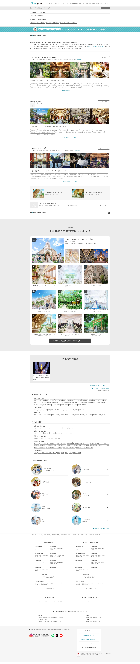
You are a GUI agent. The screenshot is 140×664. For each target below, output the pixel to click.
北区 (83, 400)
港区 (42, 402)
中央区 (94, 402)
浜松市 (36, 584)
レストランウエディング (48, 428)
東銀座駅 (90, 414)
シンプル (58, 433)
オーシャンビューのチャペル (69, 447)
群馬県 (58, 556)
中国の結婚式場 (38, 567)
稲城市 (44, 404)
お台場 (45, 409)
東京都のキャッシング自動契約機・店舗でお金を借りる (50, 621)
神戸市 (42, 584)
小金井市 (103, 402)
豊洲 (52, 409)
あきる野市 (54, 404)
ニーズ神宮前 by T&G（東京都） (94, 192)
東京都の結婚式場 (55, 534)
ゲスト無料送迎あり (90, 443)
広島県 (36, 569)
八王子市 (56, 400)
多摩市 (82, 402)
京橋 (70, 409)
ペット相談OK (104, 443)
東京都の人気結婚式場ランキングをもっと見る (70, 341)
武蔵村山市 (71, 404)
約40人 (47, 452)
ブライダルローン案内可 (51, 445)
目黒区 (98, 400)
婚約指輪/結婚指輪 (74, 3)
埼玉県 (62, 555)
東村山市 (77, 402)
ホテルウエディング (58, 428)
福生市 (75, 404)
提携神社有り (97, 443)
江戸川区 (52, 400)
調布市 (35, 402)
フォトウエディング (94, 601)
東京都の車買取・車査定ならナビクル (93, 617)
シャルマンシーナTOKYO (70, 285)
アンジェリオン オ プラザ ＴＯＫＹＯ (70, 334)
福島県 (55, 548)
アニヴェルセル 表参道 (44, 309)
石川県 (36, 556)
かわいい (36, 433)
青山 (35, 15)
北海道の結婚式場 (38, 546)
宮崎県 (47, 577)
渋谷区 (45, 402)
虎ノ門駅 (82, 414)
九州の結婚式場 (45, 574)
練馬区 (40, 400)
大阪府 (51, 562)
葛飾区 (72, 400)
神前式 (45, 438)
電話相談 (61, 601)
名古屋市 (60, 583)
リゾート (63, 433)
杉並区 (60, 400)
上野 (73, 409)
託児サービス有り (78, 445)
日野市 (65, 402)
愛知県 (36, 562)
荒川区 (49, 402)
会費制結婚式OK (55, 22)
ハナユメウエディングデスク (95, 46)
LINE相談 (57, 601)
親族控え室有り (70, 445)
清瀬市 (66, 404)
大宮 (57, 583)
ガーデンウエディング (38, 443)
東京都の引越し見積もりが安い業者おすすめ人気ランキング (51, 617)
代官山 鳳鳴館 (35, 102)
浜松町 (76, 409)
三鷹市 (62, 402)
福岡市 (45, 584)
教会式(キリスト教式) (38, 438)
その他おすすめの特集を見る (101, 528)
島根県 (46, 569)
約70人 (58, 452)
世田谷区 (36, 400)
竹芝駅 (86, 414)
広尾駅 (53, 414)
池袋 (42, 15)
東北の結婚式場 (53, 546)
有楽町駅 (103, 414)
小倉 (48, 584)
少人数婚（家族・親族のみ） (79, 443)
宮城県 (51, 548)
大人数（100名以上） (61, 445)
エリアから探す (50, 3)
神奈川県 (59, 555)
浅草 (83, 409)
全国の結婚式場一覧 (50, 588)
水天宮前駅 (67, 414)
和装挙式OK (33, 22)
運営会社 (39, 629)
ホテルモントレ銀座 (96, 285)
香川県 (51, 569)
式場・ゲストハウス (38, 428)
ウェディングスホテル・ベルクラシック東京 (79, 239)
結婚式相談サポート (40, 601)
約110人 (75, 452)
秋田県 (61, 548)
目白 (67, 409)
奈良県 (51, 563)
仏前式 (52, 438)
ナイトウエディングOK (88, 447)
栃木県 (55, 556)
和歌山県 (55, 563)
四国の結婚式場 (53, 567)
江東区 (68, 400)
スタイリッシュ (69, 433)
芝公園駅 (95, 414)
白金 (65, 409)
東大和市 (49, 404)
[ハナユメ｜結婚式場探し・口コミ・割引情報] (38, 3)
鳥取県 (36, 570)
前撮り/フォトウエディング (85, 3)
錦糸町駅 (57, 414)
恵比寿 (38, 15)
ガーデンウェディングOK (65, 22)
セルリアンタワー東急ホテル (47, 203)
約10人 (35, 452)
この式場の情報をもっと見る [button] (69, 90)
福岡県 (44, 576)
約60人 (54, 452)
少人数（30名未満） (41, 22)
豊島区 (94, 400)
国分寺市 (98, 402)
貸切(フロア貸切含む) (67, 443)
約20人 (39, 452)
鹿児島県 (51, 577)
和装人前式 (57, 438)
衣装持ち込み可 (86, 445)
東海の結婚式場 (38, 560)
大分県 (44, 577)
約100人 (70, 452)
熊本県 (54, 576)
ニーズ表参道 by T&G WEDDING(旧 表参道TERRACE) (45, 334)
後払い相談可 (48, 22)
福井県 (40, 556)
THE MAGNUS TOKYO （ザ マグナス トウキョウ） (45, 285)
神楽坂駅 (77, 414)
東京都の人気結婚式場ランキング (70, 231)
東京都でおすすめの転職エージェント (93, 621)
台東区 (73, 402)
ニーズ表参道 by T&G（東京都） (54, 192)
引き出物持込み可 (93, 445)
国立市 (62, 404)
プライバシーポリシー (67, 629)
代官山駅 (36, 414)
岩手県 (51, 549)
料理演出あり (59, 447)
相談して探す (57, 3)
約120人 (79, 452)
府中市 (101, 400)
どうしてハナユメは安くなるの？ (101, 388)
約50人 (51, 452)
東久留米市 (36, 404)
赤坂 (58, 409)
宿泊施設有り (52, 443)
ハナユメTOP (33, 629)
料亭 (70, 428)
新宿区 (86, 400)
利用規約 (45, 629)
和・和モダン (52, 433)
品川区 (80, 400)
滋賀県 (61, 562)
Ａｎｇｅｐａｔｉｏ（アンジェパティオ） (44, 57)
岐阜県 (40, 562)
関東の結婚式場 (47, 534)
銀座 (55, 409)
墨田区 (105, 400)
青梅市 (85, 402)
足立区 (47, 400)
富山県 (46, 555)
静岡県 (46, 562)
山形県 (55, 549)
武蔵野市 (90, 402)
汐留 (80, 409)
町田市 (76, 400)
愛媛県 (58, 569)
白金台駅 (44, 414)
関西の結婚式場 (53, 560)
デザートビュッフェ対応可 (103, 445)
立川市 (69, 402)
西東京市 (54, 402)
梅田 (39, 584)
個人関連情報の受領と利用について (55, 629)
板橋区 (64, 400)
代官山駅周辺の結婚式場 (65, 534)
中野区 (90, 400)
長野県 (40, 555)
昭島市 (41, 404)
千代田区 (84, 404)
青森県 (58, 548)
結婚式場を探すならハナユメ (36, 534)
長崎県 (50, 576)
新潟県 (43, 555)
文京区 (39, 402)
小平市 (58, 402)
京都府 (58, 562)
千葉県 (55, 555)
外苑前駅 (49, 414)
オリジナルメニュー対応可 (39, 447)
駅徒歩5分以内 (59, 443)
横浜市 (48, 583)
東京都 (51, 555)
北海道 (36, 549)
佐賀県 (47, 576)
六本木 (61, 409)
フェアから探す (65, 3)
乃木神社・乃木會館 (96, 334)
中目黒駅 (72, 414)
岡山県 (40, 569)
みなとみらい (52, 583)
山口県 (43, 569)
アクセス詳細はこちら (79, 59)
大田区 (43, 400)
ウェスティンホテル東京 (38, 148)
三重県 (43, 562)
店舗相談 (46, 601)
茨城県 (51, 556)
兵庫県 (55, 562)
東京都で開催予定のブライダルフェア (100, 385)
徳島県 (55, 569)
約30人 (43, 452)
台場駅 (99, 414)
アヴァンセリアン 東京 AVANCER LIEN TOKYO (96, 309)
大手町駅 (62, 414)
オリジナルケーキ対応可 (51, 447)
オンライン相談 (52, 601)
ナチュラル (41, 433)
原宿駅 (40, 414)
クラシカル (46, 433)
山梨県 (36, 555)
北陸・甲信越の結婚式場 (39, 553)
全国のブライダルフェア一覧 (90, 588)
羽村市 (79, 404)
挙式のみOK (74, 22)
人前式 (49, 438)
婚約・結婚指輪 (86, 601)
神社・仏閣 (65, 428)
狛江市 (58, 404)
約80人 (62, 452)
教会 (72, 428)
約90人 (66, 452)
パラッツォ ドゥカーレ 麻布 (70, 309)
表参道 (32, 15)
